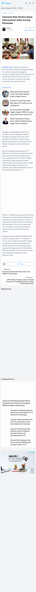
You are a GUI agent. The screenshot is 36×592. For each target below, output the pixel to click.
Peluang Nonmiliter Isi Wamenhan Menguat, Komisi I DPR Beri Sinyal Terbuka (26, 339)
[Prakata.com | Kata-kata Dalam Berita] (6, 3)
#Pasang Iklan (11, 583)
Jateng (8, 554)
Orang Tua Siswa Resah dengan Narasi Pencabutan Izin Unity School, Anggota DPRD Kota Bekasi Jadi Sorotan (16, 403)
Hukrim (22, 569)
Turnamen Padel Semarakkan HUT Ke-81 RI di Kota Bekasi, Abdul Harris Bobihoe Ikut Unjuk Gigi (21, 422)
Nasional (23, 548)
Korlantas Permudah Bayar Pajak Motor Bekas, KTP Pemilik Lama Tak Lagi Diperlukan (21, 103)
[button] (29, 30)
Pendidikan (10, 572)
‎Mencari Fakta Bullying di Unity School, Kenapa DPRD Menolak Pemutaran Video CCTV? (20, 442)
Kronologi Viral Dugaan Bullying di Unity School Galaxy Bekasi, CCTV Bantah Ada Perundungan (21, 412)
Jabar (8, 548)
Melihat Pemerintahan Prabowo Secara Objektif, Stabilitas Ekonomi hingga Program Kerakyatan (21, 121)
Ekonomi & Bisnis (11, 569)
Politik (8, 567)
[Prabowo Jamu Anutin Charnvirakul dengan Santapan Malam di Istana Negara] (9, 359)
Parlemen (23, 567)
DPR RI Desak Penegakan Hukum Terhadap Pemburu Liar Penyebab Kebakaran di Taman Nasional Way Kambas (20, 281)
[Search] (30, 3)
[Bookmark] (4, 264)
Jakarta (22, 551)
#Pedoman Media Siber (25, 583)
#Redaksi (17, 583)
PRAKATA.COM (7, 67)
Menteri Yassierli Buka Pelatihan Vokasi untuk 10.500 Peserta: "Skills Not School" (26, 312)
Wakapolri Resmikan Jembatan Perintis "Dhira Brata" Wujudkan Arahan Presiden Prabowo (20, 94)
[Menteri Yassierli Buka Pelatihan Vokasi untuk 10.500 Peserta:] (27, 304)
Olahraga (23, 572)
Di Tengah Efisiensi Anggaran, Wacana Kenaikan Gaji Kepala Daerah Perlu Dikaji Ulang (9, 339)
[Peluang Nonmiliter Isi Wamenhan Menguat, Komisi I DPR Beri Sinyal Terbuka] (27, 332)
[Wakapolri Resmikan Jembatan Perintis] (5, 97)
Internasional (24, 554)
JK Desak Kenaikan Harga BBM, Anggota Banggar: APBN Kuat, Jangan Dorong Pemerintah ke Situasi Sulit (21, 112)
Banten (9, 551)
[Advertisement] (18, 496)
